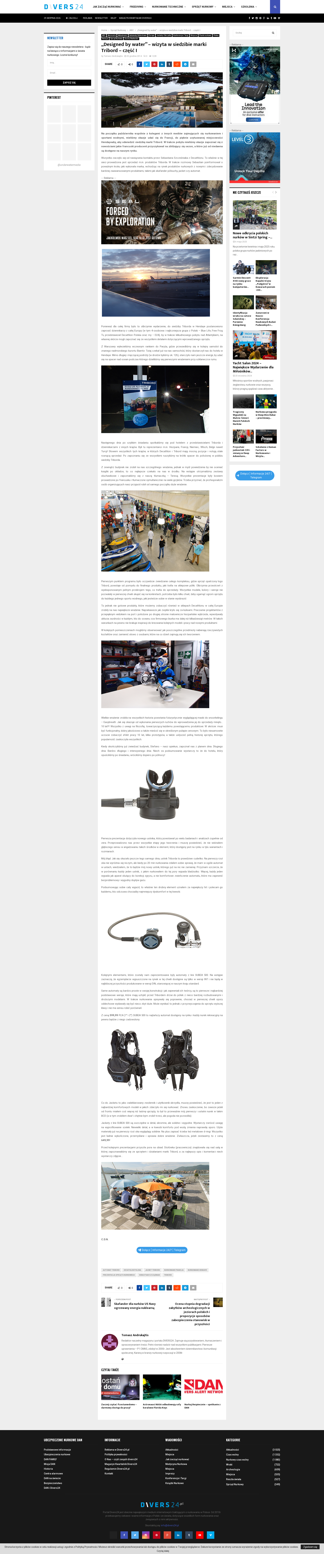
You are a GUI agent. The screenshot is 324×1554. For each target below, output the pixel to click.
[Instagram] (146, 1535)
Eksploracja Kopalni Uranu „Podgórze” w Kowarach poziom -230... (265, 284)
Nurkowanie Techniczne (167, 6)
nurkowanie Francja (174, 1270)
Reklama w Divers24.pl (117, 1449)
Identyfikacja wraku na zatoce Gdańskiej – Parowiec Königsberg (242, 319)
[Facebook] (124, 1535)
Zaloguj (73, 18)
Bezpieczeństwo (53, 1483)
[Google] (167, 1535)
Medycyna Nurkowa (176, 1464)
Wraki (229, 1464)
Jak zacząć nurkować (107, 6)
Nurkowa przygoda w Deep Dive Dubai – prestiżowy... (266, 415)
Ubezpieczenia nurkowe (57, 1454)
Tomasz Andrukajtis (113, 56)
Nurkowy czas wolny (237, 1459)
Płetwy (216, 35)
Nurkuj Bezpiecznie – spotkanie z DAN (202, 1406)
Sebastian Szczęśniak (149, 1275)
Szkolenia (247, 6)
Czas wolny (232, 1454)
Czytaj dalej (163, 1551)
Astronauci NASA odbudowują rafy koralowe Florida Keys (162, 1406)
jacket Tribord (152, 1270)
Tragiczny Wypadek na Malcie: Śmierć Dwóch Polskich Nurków (241, 418)
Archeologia (233, 1469)
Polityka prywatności (116, 1454)
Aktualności (122, 35)
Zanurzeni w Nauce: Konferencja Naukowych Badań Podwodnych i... (266, 319)
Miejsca (227, 6)
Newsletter (101, 18)
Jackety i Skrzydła (164, 35)
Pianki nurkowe (205, 35)
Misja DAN (49, 1464)
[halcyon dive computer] (255, 123)
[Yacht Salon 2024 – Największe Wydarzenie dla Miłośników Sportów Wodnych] (255, 345)
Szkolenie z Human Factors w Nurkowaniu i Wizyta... (266, 451)
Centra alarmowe (53, 1473)
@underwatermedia (69, 165)
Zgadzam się (310, 1547)
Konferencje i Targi (180, 35)
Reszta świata (233, 1479)
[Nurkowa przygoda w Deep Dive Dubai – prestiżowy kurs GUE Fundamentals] (266, 401)
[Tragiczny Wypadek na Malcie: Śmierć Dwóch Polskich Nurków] (243, 401)
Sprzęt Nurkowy (202, 6)
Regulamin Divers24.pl (117, 1468)
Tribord (168, 1275)
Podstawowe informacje (57, 1449)
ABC (103, 35)
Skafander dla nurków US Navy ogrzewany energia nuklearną (135, 1306)
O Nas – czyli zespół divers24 (121, 1459)
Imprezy (169, 1473)
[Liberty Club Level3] (255, 182)
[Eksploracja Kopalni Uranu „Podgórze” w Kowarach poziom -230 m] (266, 267)
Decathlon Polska (132, 1270)
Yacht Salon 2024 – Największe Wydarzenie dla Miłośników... (253, 367)
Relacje (105, 39)
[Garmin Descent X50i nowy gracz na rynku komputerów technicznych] (243, 267)
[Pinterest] (156, 1535)
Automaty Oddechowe (138, 35)
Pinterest (54, 97)
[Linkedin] (178, 1535)
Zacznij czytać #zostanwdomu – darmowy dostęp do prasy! (119, 1406)
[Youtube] (200, 1535)
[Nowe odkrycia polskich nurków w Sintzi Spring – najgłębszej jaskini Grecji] (255, 215)
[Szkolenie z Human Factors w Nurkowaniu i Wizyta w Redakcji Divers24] (266, 437)
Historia (48, 1468)
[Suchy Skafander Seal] (162, 243)
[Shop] (246, 18)
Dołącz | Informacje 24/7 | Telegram (163, 1250)
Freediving (136, 6)
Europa (151, 35)
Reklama (87, 18)
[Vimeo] (210, 1535)
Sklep (113, 18)
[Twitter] (135, 1535)
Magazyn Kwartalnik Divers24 (135, 18)
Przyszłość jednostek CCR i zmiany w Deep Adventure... (241, 451)
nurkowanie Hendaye (197, 1270)
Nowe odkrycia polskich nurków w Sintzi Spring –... (252, 235)
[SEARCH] (273, 32)
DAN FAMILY (50, 1459)
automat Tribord (111, 1270)
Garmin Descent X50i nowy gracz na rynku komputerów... (242, 282)
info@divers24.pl (170, 1525)
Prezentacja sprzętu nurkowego (119, 1275)
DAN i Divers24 (52, 1488)
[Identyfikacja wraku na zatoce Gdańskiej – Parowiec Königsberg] (243, 302)
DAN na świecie (52, 1478)
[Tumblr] (189, 1535)
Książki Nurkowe (174, 1483)
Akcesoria (112, 35)
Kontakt (109, 1473)
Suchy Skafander (131, 39)
